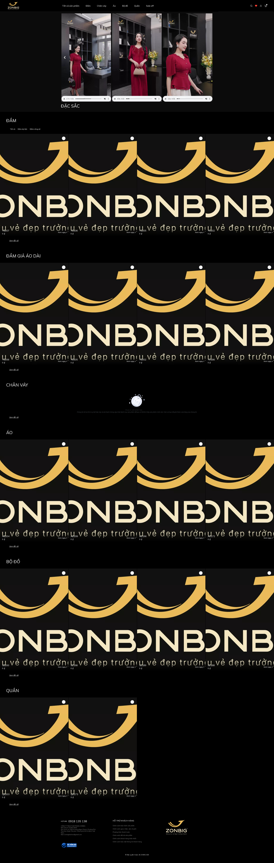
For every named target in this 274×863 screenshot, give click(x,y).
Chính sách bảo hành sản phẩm (123, 826)
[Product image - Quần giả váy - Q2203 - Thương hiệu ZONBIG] (34, 748)
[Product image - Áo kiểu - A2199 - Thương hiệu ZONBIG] (102, 490)
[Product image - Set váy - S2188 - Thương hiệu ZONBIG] (240, 620)
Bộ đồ (125, 5)
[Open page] (13, 6)
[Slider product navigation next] (269, 185)
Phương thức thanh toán (121, 832)
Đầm (88, 5)
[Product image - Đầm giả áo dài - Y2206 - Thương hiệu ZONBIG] (102, 185)
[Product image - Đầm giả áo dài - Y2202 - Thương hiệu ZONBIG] (240, 185)
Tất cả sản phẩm (70, 5)
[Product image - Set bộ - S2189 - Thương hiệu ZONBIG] (171, 620)
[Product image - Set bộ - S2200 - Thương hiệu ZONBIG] (34, 620)
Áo (114, 5)
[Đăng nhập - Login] (261, 6)
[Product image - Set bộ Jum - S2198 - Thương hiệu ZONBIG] (102, 620)
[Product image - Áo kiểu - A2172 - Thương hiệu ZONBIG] (240, 490)
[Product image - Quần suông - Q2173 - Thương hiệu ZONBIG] (103, 748)
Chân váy (101, 5)
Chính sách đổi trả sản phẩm (122, 835)
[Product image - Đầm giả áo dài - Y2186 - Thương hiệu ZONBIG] (240, 314)
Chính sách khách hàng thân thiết (124, 838)
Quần (137, 5)
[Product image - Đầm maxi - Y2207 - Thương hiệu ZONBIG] (34, 185)
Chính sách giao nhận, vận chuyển (124, 829)
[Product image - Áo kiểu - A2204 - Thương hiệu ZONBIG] (34, 490)
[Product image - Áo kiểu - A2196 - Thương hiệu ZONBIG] (171, 490)
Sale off (150, 5)
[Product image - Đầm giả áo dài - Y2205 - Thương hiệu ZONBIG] (171, 185)
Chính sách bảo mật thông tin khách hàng (127, 842)
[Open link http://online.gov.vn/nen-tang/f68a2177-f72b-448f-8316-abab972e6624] (69, 845)
